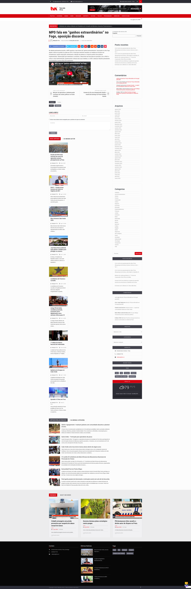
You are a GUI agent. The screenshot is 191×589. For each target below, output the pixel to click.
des (121, 373)
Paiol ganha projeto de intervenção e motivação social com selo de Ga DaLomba (85, 479)
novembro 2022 (118, 163)
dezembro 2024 (118, 146)
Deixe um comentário (87, 40)
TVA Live (99, 16)
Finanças (117, 211)
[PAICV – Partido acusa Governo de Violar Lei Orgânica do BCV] (58, 180)
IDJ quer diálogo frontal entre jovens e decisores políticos (128, 89)
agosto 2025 (118, 131)
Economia (59, 16)
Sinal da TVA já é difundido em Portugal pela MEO (127, 79)
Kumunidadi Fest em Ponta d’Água (71, 469)
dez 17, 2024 (63, 375)
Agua (117, 373)
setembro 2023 (118, 156)
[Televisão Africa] (60, 8)
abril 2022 (117, 176)
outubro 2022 (118, 165)
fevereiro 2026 (118, 120)
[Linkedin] (82, 46)
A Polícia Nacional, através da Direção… (124, 530)
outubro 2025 (118, 128)
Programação (108, 16)
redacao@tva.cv (120, 357)
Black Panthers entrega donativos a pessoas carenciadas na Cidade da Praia (127, 93)
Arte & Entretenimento (120, 194)
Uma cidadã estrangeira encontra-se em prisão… (62, 532)
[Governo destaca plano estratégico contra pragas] (95, 508)
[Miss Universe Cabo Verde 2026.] (58, 211)
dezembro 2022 (118, 161)
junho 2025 (117, 135)
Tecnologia (117, 241)
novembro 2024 (118, 148)
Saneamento (132, 376)
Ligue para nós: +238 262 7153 (61, 1)
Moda (116, 216)
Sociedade (117, 237)
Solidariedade (118, 239)
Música (116, 222)
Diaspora (133, 373)
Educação (78, 16)
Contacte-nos (125, 16)
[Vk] (102, 46)
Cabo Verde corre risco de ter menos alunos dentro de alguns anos (81, 447)
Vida (116, 246)
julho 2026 (117, 111)
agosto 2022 (118, 169)
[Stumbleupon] (95, 46)
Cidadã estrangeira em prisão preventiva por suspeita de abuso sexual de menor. (62, 523)
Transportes (117, 242)
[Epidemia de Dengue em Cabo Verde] (58, 363)
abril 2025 (117, 139)
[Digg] (98, 46)
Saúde (71, 16)
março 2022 (117, 178)
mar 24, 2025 (63, 347)
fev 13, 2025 (63, 318)
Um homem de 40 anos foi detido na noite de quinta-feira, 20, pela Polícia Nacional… (81, 26)
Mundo (66, 16)
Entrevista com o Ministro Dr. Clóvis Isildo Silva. (125, 64)
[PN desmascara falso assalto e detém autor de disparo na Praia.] (127, 508)
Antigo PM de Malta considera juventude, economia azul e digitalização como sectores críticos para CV (58, 311)
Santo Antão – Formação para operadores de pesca (76, 437)
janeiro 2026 (118, 122)
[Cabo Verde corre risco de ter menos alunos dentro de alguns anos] (54, 450)
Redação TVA (56, 40)
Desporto (86, 16)
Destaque (58, 105)
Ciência (116, 196)
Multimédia (117, 218)
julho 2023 (117, 159)
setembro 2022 (118, 167)
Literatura (117, 214)
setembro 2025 (118, 129)
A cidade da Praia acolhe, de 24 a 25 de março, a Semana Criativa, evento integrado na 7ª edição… (58, 351)
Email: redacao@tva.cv (77, 1)
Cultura (93, 16)
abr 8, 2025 (63, 163)
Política (52, 16)
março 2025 (117, 141)
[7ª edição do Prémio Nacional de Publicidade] (58, 335)
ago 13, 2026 (63, 223)
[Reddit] (92, 46)
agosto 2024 (118, 150)
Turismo (117, 244)
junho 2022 (117, 172)
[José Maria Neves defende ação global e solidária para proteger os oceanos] (58, 241)
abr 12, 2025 (63, 283)
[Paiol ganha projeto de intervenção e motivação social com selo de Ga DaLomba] (54, 482)
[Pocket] (105, 46)
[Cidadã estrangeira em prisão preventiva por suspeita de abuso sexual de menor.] (63, 508)
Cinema (116, 198)
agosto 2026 (118, 109)
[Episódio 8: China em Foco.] (58, 392)
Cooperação (117, 200)
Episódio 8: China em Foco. (58, 399)
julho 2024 (117, 152)
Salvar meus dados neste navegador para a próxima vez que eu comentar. (67, 119)
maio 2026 (117, 115)
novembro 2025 (118, 126)
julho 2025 (117, 133)
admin (117, 78)
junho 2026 (117, 113)
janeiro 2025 (118, 144)
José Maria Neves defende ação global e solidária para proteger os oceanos (58, 249)
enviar (53, 133)
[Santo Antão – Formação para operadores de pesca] (54, 440)
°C (134, 387)
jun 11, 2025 (63, 254)
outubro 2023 (118, 154)
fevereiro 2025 (118, 143)
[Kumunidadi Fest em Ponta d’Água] (54, 472)
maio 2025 (117, 137)
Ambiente (117, 192)
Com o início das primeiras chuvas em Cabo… (93, 530)
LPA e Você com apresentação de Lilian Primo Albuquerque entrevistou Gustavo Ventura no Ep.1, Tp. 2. (126, 50)
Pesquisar (115, 33)
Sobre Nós (116, 16)
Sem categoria (118, 233)
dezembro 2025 (118, 124)
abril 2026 (117, 116)
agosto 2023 (118, 157)
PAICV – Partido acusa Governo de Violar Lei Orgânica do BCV (57, 189)
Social (116, 235)
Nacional (117, 224)
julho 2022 (117, 170)
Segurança (117, 231)
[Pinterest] (85, 46)
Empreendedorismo (119, 209)
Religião (116, 228)
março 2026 (117, 118)
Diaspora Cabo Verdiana (121, 376)
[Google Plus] (79, 46)
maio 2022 (117, 174)
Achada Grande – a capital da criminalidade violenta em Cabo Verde (127, 86)
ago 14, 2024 (63, 194)
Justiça (116, 213)
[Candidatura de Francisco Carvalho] (58, 272)
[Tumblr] (88, 46)
